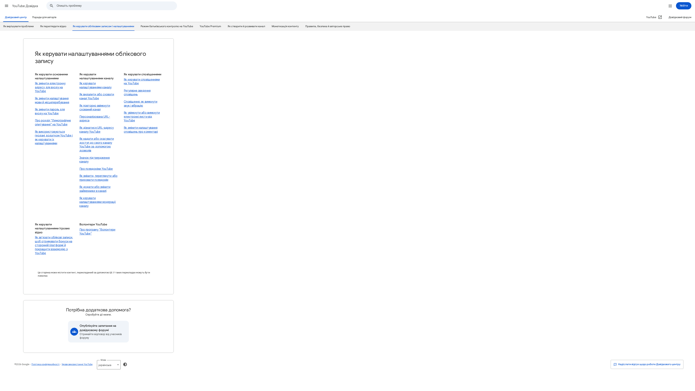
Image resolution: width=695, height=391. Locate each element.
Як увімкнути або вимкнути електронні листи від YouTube (142, 116)
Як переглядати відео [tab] (53, 26)
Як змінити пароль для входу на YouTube (50, 111)
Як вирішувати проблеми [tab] (18, 26)
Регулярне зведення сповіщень (137, 92)
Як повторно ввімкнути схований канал (94, 108)
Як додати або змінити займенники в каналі (95, 189)
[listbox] (109, 364)
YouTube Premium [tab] (210, 26)
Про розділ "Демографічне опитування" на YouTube (53, 122)
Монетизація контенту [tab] (285, 26)
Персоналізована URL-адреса (94, 119)
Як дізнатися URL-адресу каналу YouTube (96, 130)
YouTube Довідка (25, 6)
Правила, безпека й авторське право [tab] (327, 26)
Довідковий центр (16, 17)
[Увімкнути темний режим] (125, 364)
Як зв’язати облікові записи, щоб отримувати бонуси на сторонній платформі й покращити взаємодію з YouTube (54, 245)
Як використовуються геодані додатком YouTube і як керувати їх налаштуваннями (54, 137)
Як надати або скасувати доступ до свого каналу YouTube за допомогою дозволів (96, 144)
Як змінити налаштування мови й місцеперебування (52, 100)
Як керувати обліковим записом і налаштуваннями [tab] (103, 26)
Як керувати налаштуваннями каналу (95, 85)
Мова (103, 360)
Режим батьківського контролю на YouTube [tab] (167, 26)
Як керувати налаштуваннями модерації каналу (97, 202)
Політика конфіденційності (45, 364)
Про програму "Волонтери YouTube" (97, 232)
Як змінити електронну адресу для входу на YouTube (50, 87)
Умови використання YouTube (77, 364)
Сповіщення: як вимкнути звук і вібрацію (140, 104)
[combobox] (117, 6)
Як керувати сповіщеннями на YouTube (142, 81)
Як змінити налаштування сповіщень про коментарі (141, 130)
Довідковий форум (680, 17)
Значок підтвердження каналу (94, 160)
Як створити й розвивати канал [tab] (246, 26)
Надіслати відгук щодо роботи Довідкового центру (649, 364)
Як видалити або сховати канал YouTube (96, 96)
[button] (6, 5)
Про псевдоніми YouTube (96, 169)
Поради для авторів (44, 17)
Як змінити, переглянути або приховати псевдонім (98, 178)
